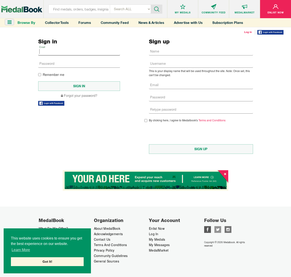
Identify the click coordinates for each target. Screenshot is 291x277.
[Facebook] (207, 229)
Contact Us (102, 239)
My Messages (159, 244)
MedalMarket (158, 250)
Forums (84, 22)
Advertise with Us (188, 22)
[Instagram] (228, 229)
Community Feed (115, 22)
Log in (248, 32)
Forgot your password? (80, 95)
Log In (153, 234)
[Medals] (21, 9)
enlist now (157, 228)
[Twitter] (217, 229)
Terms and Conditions (212, 120)
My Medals (157, 239)
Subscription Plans (227, 22)
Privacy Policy (104, 250)
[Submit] (156, 9)
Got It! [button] (47, 261)
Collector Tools (57, 22)
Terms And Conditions (110, 244)
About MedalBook (107, 228)
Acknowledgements (108, 234)
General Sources (106, 261)
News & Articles (151, 22)
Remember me (53, 74)
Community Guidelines (111, 255)
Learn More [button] (21, 250)
